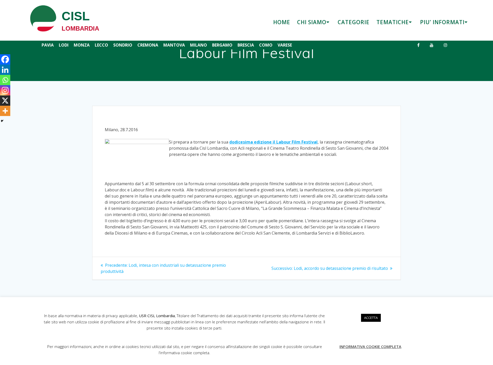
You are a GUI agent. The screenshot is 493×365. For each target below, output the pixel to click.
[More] (5, 111)
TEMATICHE (392, 22)
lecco (101, 45)
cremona (147, 45)
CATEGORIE (353, 22)
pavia (48, 45)
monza (82, 45)
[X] (5, 100)
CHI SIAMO (311, 22)
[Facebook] (5, 59)
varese (285, 45)
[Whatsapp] (5, 80)
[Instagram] (5, 90)
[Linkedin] (5, 70)
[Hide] (2, 121)
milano (198, 45)
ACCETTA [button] (371, 317)
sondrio (122, 45)
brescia (246, 45)
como (265, 45)
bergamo (222, 45)
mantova (174, 45)
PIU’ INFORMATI (442, 22)
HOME (281, 22)
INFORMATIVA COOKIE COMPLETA (370, 346)
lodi (64, 45)
